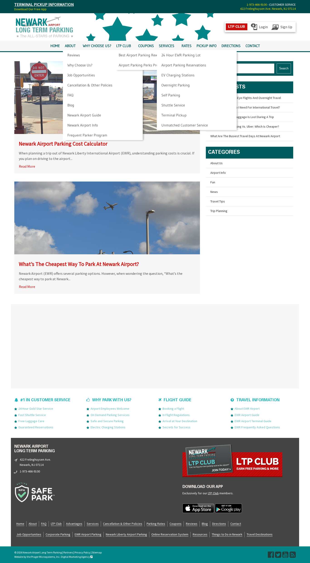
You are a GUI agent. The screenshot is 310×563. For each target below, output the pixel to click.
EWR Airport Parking (88, 534)
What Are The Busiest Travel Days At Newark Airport (245, 136)
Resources (200, 534)
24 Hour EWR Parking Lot (181, 55)
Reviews (73, 55)
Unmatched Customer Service (184, 125)
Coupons (146, 46)
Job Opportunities (81, 75)
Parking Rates (156, 524)
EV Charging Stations (177, 75)
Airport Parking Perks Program (143, 65)
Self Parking (170, 95)
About (70, 46)
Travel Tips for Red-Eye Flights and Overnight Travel (245, 98)
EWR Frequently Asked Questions (257, 427)
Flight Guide (177, 400)
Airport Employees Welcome (110, 408)
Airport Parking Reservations (183, 65)
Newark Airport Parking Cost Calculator (63, 143)
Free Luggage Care (31, 421)
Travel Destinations (260, 534)
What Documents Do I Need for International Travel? (245, 107)
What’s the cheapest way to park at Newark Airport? (79, 264)
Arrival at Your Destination (179, 421)
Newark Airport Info (82, 125)
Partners (68, 552)
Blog (70, 105)
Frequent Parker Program (87, 135)
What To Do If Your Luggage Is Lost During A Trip (242, 117)
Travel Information (258, 400)
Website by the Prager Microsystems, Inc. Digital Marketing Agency (52, 556)
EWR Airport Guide (247, 415)
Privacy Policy (82, 552)
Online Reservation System (169, 534)
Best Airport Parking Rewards (142, 55)
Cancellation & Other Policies (89, 85)
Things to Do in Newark (227, 534)
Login (263, 27)
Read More (27, 166)
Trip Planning (218, 211)
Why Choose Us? (79, 65)
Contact (253, 46)
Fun (212, 182)
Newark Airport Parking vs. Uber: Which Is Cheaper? (244, 126)
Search (283, 68)
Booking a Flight (173, 408)
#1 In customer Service (45, 400)
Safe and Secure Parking (107, 421)
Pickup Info (207, 46)
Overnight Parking (175, 85)
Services (166, 46)
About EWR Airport (247, 408)
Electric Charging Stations (108, 427)
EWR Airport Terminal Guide (253, 421)
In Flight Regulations (176, 415)
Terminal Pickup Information (44, 4)
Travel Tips (217, 201)
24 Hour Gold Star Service (35, 408)
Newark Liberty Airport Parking (126, 534)
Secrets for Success (176, 427)
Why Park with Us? (111, 400)
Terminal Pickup (174, 115)
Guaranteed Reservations (35, 427)
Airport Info (218, 173)
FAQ (70, 95)
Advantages (74, 524)
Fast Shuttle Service (32, 415)
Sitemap (97, 552)
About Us (216, 163)
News (214, 192)
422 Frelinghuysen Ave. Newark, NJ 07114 (268, 9)
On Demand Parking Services (110, 415)
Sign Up (286, 27)
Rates (187, 46)
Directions (231, 46)
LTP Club (123, 46)
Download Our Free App (30, 9)
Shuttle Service (173, 105)
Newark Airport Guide (84, 115)
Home (55, 46)
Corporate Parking (58, 534)
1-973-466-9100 (257, 5)
